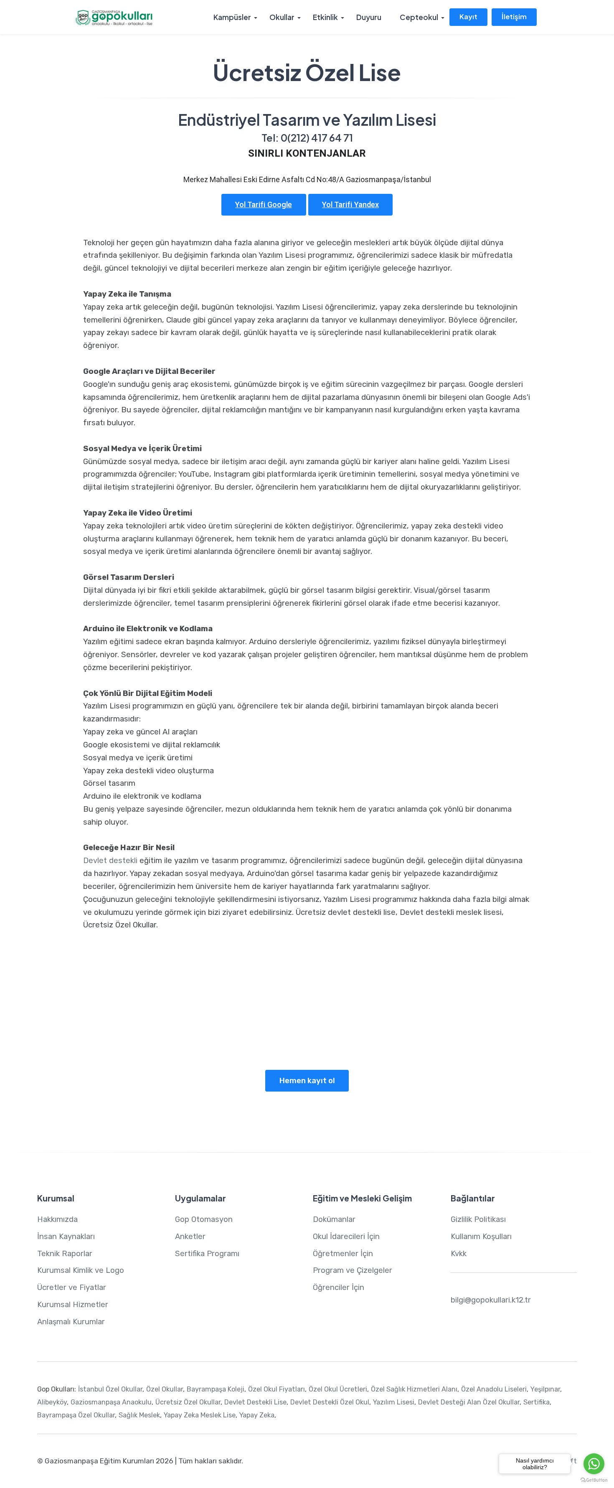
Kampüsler (232, 17)
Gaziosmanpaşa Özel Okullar (119, 1020)
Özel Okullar (164, 1389)
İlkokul (164, 1032)
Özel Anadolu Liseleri (494, 1389)
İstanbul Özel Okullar (110, 1389)
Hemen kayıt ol (307, 1080)
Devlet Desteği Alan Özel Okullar (469, 1402)
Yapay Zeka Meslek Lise (200, 1415)
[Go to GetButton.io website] (594, 1479)
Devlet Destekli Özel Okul (329, 1402)
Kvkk (459, 1253)
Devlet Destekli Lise (255, 1402)
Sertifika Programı (207, 1253)
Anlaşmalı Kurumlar (71, 1321)
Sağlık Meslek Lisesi (380, 1032)
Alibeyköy (52, 1402)
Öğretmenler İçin (343, 1253)
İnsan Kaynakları (66, 1236)
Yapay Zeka (306, 1044)
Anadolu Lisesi (321, 1032)
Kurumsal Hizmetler (72, 1304)
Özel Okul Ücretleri (338, 1389)
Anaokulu (134, 1032)
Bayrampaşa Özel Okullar (76, 1415)
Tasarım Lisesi (486, 1032)
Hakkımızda (57, 1219)
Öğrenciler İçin (338, 1287)
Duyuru (368, 17)
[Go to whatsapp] (594, 1463)
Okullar (281, 17)
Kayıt (468, 16)
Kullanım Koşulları (481, 1236)
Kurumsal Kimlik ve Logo (80, 1270)
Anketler (190, 1236)
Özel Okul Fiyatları (276, 1389)
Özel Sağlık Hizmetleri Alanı (414, 1389)
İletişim (514, 16)
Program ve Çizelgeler (352, 1270)
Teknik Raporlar (64, 1253)
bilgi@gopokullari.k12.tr (491, 1300)
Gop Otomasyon (204, 1219)
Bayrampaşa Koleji (215, 1389)
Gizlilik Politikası (478, 1219)
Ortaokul (200, 1032)
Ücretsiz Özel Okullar (188, 1402)
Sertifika (536, 1402)
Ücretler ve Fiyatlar (71, 1287)
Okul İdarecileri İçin (346, 1236)
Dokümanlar (334, 1219)
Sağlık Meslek (139, 1415)
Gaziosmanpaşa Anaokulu (111, 1402)
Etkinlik (325, 17)
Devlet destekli (110, 860)
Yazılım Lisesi (437, 1032)
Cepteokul (419, 17)
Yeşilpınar (545, 1389)
